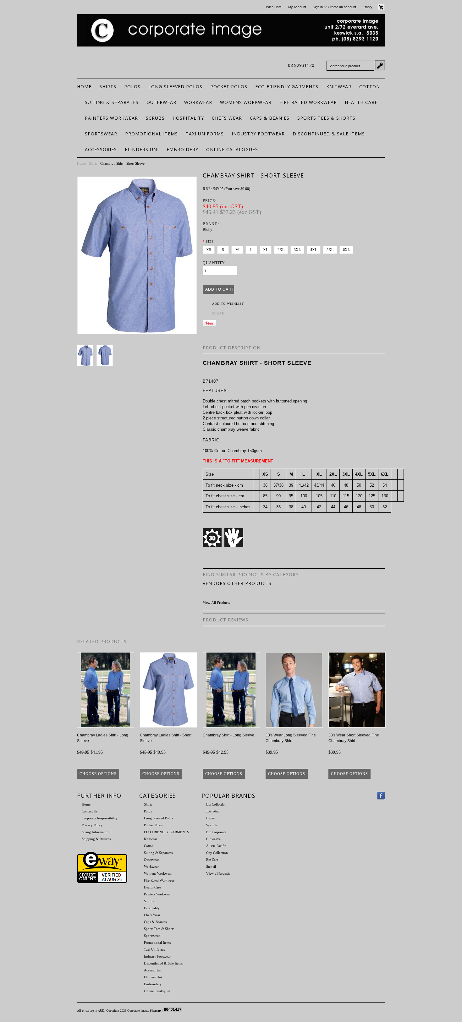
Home (81, 163)
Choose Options (98, 774)
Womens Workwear (246, 102)
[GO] (380, 65)
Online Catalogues (232, 149)
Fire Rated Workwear (308, 102)
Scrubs (155, 118)
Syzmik (211, 825)
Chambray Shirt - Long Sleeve (228, 735)
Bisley (207, 229)
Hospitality (188, 118)
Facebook (381, 796)
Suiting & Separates (112, 102)
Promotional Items (151, 134)
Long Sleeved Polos (175, 87)
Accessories (101, 149)
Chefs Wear (227, 118)
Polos (132, 87)
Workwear (198, 102)
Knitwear (338, 87)
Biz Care (212, 859)
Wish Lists (274, 7)
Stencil (211, 866)
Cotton (369, 87)
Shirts (107, 87)
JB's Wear (213, 811)
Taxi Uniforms (205, 134)
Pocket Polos (228, 87)
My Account (297, 7)
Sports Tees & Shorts (326, 118)
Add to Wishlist (228, 303)
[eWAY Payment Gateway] (102, 882)
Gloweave (213, 839)
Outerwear (161, 102)
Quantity (214, 263)
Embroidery (182, 149)
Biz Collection (216, 804)
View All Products (216, 602)
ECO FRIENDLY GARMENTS (286, 87)
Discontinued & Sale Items (329, 134)
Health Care (361, 102)
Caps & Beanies (269, 118)
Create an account (342, 7)
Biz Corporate (216, 832)
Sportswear (101, 134)
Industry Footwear (258, 134)
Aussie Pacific (216, 846)
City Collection (217, 853)
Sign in (318, 7)
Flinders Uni (142, 149)
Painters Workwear (111, 118)
